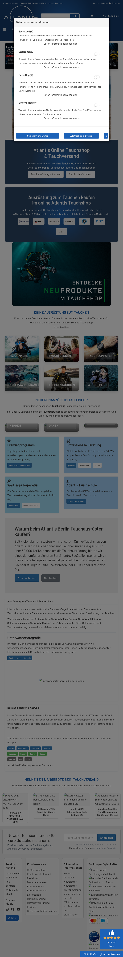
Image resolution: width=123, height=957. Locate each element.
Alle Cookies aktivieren (81, 135)
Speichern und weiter (37, 135)
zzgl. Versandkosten (108, 954)
